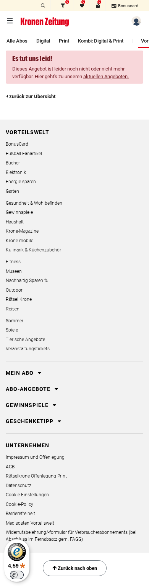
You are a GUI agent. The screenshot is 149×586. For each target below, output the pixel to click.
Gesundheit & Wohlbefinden (34, 203)
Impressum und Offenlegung (35, 457)
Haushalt (15, 222)
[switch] (17, 575)
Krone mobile (19, 240)
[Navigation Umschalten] (10, 21)
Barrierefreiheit (20, 513)
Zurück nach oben (77, 568)
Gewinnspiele (19, 212)
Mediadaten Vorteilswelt (30, 523)
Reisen (12, 309)
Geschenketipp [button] (30, 421)
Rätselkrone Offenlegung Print (36, 476)
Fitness (13, 261)
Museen (14, 271)
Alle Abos (17, 41)
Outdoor (14, 290)
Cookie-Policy (19, 504)
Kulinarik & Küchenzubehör (33, 250)
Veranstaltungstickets (28, 348)
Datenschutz (18, 485)
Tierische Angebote (25, 339)
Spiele (12, 330)
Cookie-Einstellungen (27, 494)
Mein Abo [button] (20, 373)
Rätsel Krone (19, 299)
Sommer (14, 320)
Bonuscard (127, 5)
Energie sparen (21, 181)
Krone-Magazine (22, 231)
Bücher (13, 163)
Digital (43, 41)
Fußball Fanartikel (24, 153)
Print (64, 41)
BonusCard (17, 144)
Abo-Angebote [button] (29, 389)
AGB (10, 466)
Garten (12, 191)
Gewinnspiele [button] (28, 405)
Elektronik (16, 172)
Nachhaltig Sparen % (27, 280)
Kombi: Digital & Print (100, 41)
